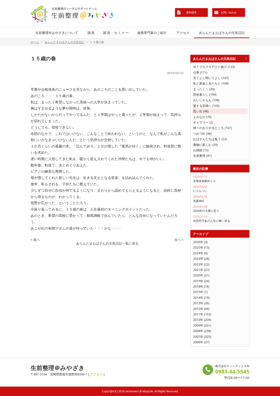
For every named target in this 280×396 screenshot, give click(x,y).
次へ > (179, 239)
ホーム (35, 42)
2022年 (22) (201, 264)
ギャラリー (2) (203, 122)
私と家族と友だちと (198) (211, 83)
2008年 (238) (202, 331)
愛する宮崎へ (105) (206, 106)
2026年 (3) (200, 242)
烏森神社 (200, 199)
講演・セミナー (116, 32)
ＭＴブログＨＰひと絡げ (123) (214, 67)
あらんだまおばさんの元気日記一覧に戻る (107, 243)
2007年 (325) (202, 336)
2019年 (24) (201, 281)
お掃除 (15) (200, 150)
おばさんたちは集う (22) (210, 139)
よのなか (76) (202, 117)
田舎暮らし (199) (204, 94)
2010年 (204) (202, 320)
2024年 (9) (200, 253)
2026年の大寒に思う (206, 209)
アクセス (182, 32)
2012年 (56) (201, 309)
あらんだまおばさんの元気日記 (222, 32)
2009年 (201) (202, 325)
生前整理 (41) (202, 156)
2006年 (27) (201, 342)
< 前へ (35, 239)
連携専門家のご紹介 (152, 32)
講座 (91, 32)
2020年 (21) (201, 275)
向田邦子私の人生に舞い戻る (211, 219)
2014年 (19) (201, 297)
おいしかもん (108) (206, 100)
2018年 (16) (201, 286)
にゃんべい (200, 189)
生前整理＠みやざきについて (56, 32)
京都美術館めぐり (204, 179)
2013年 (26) (201, 303)
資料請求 (191, 12)
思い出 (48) (200, 111)
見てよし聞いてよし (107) (211, 78)
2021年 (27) (201, 270)
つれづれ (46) (202, 133)
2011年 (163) (202, 314)
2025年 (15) (201, 247)
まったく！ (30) (204, 89)
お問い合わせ (228, 12)
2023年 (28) (201, 258)
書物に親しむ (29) (205, 145)
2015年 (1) (200, 292)
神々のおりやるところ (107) (212, 128)
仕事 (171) (200, 72)
